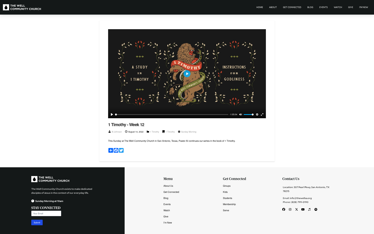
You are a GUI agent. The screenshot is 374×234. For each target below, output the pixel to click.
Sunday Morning (188, 131)
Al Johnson (117, 131)
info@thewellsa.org (301, 198)
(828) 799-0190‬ (299, 201)
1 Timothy (154, 131)
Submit (37, 222)
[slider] (171, 114)
